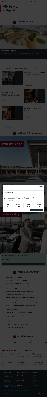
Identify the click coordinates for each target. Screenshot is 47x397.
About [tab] (39, 189)
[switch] (18, 206)
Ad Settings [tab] (29, 189)
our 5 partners (8, 193)
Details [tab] (18, 189)
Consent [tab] (8, 189)
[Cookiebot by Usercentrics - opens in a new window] (39, 186)
